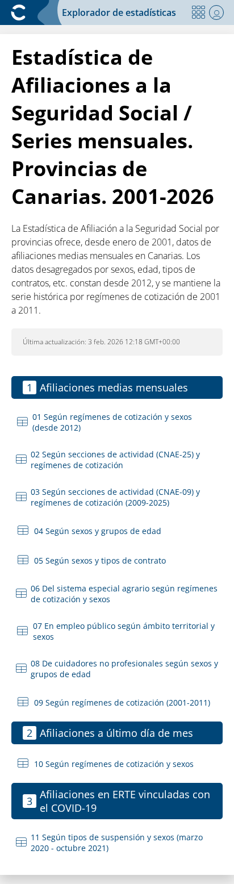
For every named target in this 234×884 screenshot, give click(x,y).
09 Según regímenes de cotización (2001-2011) (122, 702)
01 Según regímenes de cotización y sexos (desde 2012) (112, 422)
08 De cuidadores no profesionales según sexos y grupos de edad (124, 668)
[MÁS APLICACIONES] (198, 12)
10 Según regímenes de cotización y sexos (114, 763)
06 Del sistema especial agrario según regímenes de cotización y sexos (124, 593)
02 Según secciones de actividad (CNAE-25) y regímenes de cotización (115, 459)
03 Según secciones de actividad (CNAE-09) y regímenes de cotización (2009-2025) (115, 497)
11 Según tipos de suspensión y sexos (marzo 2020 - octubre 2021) (117, 842)
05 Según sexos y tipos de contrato (100, 560)
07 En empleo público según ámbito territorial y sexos (124, 631)
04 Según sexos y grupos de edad (97, 531)
